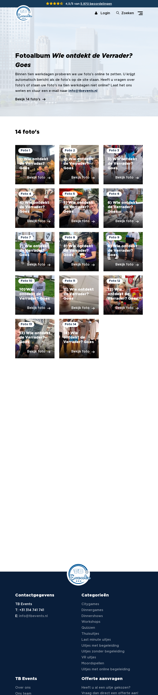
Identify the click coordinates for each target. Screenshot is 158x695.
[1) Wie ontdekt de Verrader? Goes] (35, 164)
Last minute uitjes (96, 639)
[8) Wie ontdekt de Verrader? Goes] (79, 251)
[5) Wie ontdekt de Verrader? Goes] (79, 208)
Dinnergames (92, 610)
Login (105, 13)
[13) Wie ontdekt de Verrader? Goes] (35, 338)
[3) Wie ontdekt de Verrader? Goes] (123, 164)
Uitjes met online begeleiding (105, 669)
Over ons (23, 687)
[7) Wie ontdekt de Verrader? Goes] (35, 251)
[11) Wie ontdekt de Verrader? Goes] (79, 295)
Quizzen (88, 627)
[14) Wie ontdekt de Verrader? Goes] (79, 338)
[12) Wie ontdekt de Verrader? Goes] (123, 295)
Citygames (90, 604)
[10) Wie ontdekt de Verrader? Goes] (35, 295)
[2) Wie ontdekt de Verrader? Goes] (79, 164)
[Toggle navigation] (140, 13)
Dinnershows (92, 616)
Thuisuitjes (90, 633)
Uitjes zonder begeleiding (102, 651)
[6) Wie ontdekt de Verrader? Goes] (123, 208)
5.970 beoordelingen (96, 4)
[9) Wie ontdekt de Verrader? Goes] (123, 251)
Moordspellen (92, 663)
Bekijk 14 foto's (27, 99)
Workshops (90, 621)
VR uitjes (88, 657)
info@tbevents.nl (83, 91)
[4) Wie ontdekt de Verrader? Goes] (35, 208)
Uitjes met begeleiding (100, 645)
